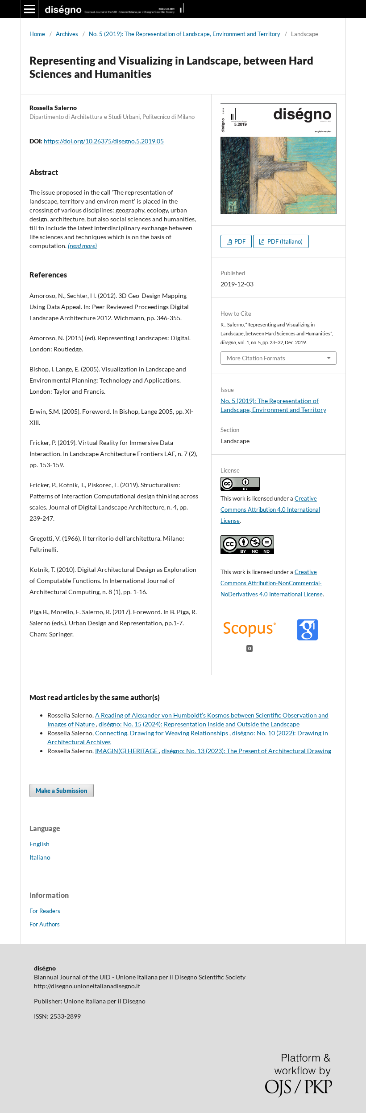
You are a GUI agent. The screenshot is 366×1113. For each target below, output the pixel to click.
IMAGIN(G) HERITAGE (127, 750)
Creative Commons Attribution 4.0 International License (270, 509)
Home (37, 33)
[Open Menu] (29, 9)
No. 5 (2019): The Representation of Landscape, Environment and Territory (184, 33)
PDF (239, 241)
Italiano (39, 857)
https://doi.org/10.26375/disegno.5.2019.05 (104, 141)
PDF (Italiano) (284, 241)
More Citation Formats (256, 358)
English (39, 844)
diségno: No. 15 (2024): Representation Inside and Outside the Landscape (199, 724)
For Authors (44, 924)
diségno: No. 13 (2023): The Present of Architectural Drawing (246, 750)
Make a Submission (61, 790)
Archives (67, 33)
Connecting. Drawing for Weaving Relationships (162, 733)
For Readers (44, 910)
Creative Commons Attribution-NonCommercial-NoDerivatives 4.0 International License (271, 583)
